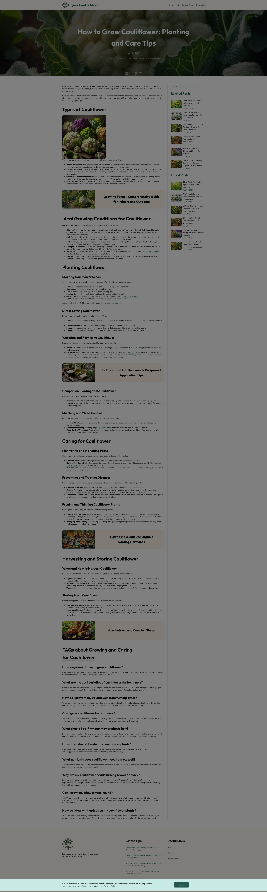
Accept (181, 885)
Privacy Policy (109, 886)
